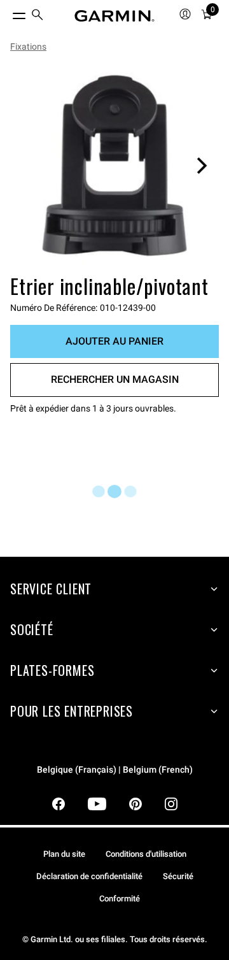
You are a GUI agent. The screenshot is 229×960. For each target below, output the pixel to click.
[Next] (201, 165)
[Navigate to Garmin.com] (114, 16)
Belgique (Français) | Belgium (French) (115, 769)
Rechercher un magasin (115, 379)
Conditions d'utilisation (146, 854)
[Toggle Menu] (7, 12)
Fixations (28, 46)
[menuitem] (37, 16)
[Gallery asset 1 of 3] (114, 165)
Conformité (119, 898)
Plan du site (64, 854)
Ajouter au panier (114, 341)
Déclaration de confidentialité (89, 876)
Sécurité (178, 876)
